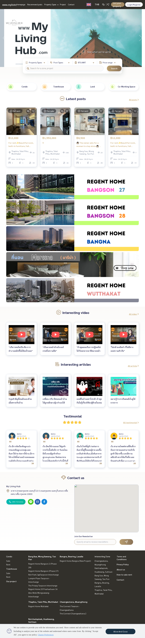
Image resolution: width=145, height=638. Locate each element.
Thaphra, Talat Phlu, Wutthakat (43, 602)
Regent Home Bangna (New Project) (75, 561)
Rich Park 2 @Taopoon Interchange (43, 574)
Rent (8, 564)
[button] (141, 38)
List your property (117, 4)
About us (121, 569)
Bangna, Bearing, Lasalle (71, 556)
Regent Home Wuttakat (38, 606)
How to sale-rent (124, 574)
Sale (8, 561)
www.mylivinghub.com (14, 4)
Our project (11, 581)
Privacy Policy (123, 564)
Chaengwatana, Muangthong (73, 602)
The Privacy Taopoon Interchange (42, 585)
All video (133, 314)
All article (132, 366)
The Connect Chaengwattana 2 (73, 613)
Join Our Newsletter (83, 536)
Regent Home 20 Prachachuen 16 (42, 589)
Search (114, 68)
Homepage (20, 4)
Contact (71, 4)
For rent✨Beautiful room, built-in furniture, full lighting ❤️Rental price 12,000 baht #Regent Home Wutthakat (21, 144)
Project (63, 4)
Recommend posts (34, 4)
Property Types (50, 4)
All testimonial (130, 422)
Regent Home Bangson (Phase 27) (43, 571)
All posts (133, 99)
